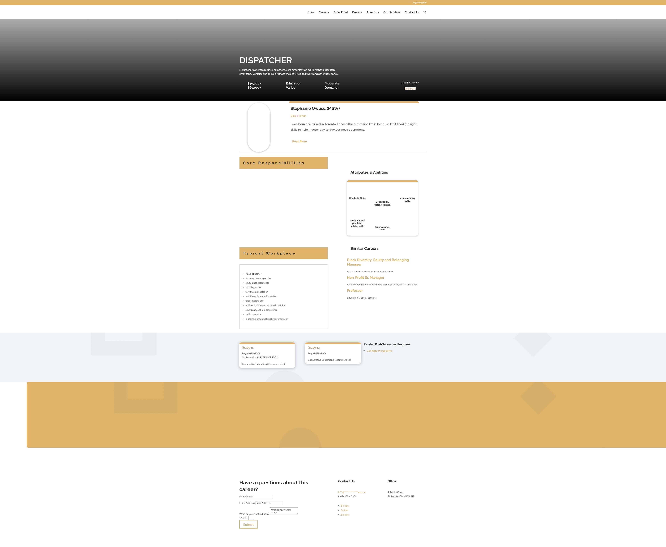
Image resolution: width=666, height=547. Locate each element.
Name (242, 496)
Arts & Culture (355, 271)
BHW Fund (341, 12)
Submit (248, 524)
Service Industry (408, 284)
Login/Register (420, 3)
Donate (357, 12)
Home (310, 12)
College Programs (379, 351)
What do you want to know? (254, 513)
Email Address (247, 502)
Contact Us (412, 12)
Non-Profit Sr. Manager (365, 277)
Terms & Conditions (345, 544)
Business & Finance (357, 284)
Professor (355, 291)
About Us (372, 12)
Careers (324, 12)
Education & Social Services (378, 271)
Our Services (391, 12)
